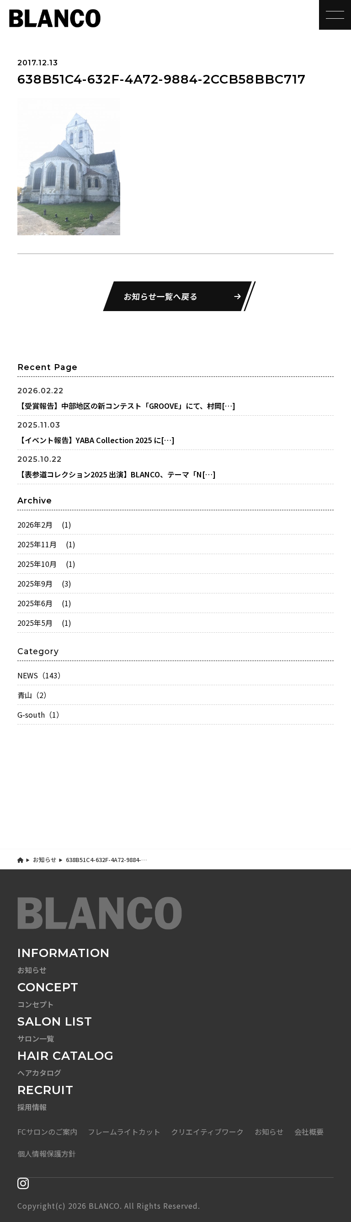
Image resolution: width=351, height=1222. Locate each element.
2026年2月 (44, 524)
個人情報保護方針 (46, 1153)
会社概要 (309, 1131)
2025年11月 (46, 544)
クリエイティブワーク (207, 1131)
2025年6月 (44, 603)
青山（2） (34, 694)
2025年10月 (46, 563)
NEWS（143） (41, 675)
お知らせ (45, 859)
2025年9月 (44, 583)
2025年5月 (44, 622)
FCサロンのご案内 (47, 1131)
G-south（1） (40, 714)
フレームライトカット (124, 1131)
